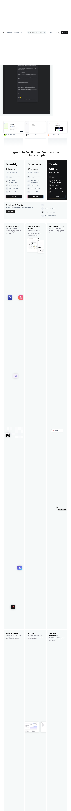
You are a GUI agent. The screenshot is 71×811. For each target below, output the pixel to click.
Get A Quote (10, 211)
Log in (57, 32)
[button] (9, 32)
